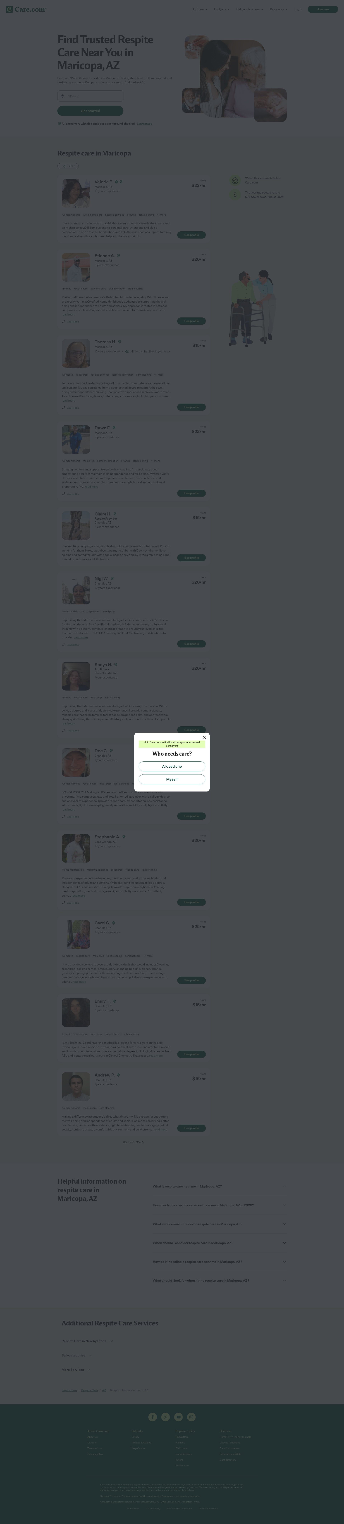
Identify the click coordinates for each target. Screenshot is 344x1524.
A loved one (172, 766)
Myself (172, 779)
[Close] (204, 738)
